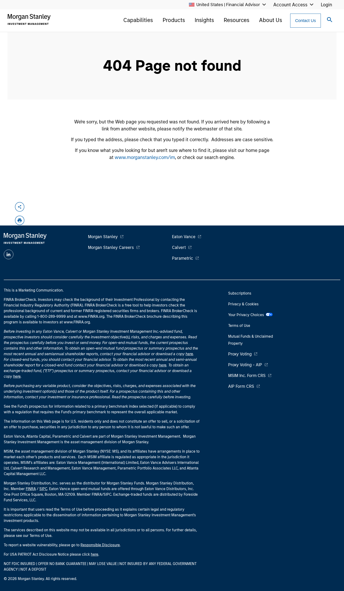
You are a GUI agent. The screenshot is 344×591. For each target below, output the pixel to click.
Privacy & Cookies (243, 304)
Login (326, 4)
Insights (204, 20)
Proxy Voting (240, 354)
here (189, 354)
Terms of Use (239, 325)
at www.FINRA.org (89, 316)
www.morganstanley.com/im (145, 157)
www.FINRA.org (77, 322)
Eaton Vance (183, 236)
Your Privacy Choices (247, 315)
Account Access (290, 4)
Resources (236, 20)
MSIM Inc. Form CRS (247, 375)
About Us (270, 20)
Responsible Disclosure (100, 545)
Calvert (179, 247)
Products (174, 20)
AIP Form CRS (241, 386)
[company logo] (29, 19)
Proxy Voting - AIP (245, 364)
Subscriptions (239, 293)
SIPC (43, 489)
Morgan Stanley (103, 236)
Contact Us (305, 20)
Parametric (182, 258)
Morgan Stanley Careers (111, 247)
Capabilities (138, 20)
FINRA (31, 489)
